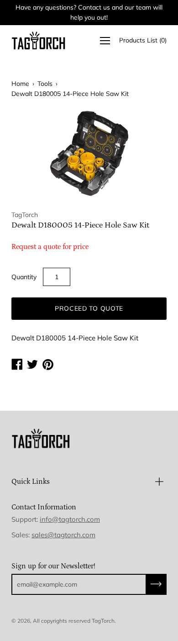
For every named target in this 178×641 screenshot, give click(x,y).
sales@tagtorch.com (63, 534)
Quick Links (30, 481)
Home (20, 83)
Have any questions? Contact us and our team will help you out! (89, 12)
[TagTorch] (38, 40)
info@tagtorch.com (70, 519)
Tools (44, 83)
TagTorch (103, 620)
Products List (143, 40)
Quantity (24, 277)
